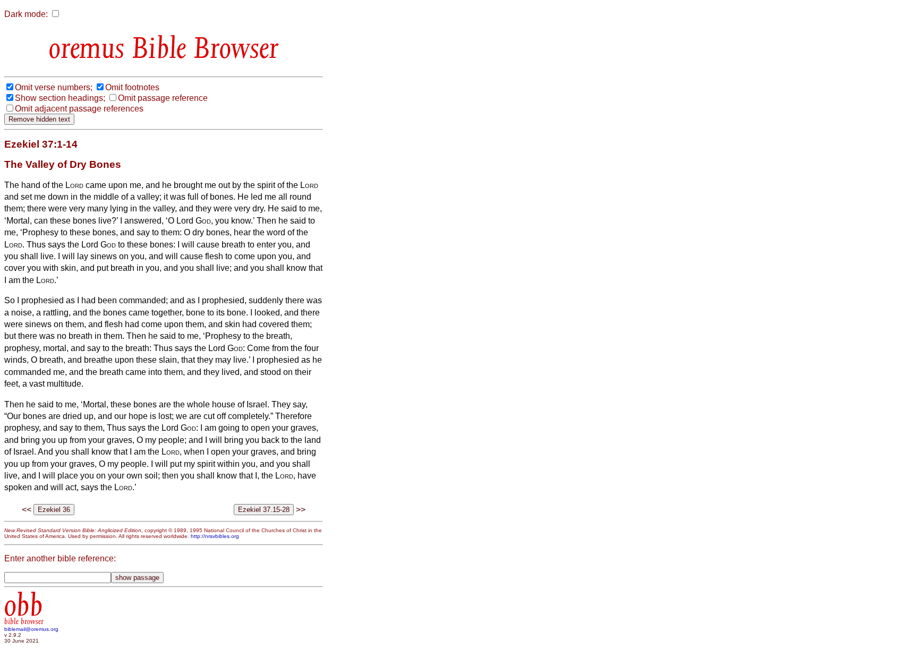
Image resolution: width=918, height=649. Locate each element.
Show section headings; (60, 98)
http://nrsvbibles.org (215, 536)
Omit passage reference (163, 98)
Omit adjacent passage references (79, 108)
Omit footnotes (132, 87)
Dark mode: (26, 14)
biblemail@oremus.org (31, 629)
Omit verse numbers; (53, 87)
